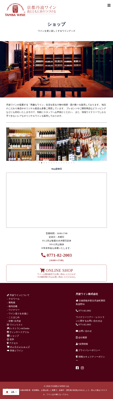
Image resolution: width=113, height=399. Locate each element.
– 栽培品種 (12, 306)
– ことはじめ (13, 317)
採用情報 (83, 344)
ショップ (14, 336)
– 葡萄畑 (11, 302)
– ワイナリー (13, 310)
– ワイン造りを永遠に (17, 313)
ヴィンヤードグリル (19, 332)
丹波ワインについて (19, 295)
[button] (9, 144)
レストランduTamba (19, 328)
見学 (11, 339)
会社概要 (82, 337)
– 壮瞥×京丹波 (14, 321)
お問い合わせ (85, 331)
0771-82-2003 (59, 257)
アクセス (13, 343)
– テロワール (13, 299)
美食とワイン (16, 350)
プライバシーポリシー (89, 350)
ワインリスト (16, 325)
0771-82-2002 (84, 310)
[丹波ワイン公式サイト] (30, 9)
